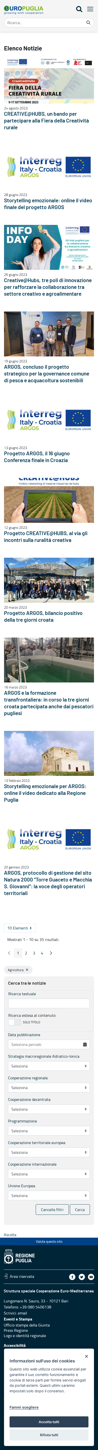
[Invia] (88, 23)
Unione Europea (21, 1185)
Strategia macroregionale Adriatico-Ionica (43, 1056)
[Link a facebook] (72, 1277)
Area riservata (22, 1276)
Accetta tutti (49, 1422)
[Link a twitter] (82, 1277)
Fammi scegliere (24, 1407)
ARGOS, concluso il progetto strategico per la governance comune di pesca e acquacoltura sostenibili (46, 373)
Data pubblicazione (24, 1034)
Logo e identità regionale (25, 1335)
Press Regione (16, 1330)
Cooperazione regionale (28, 1078)
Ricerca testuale (22, 993)
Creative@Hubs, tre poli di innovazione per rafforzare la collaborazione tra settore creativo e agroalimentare (48, 287)
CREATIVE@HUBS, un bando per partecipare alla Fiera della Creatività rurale (46, 120)
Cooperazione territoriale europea (36, 1142)
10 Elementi (21, 929)
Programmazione (22, 1121)
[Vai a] (23, 10)
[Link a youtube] (91, 1277)
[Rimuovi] (27, 969)
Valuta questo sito (49, 1241)
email (22, 1313)
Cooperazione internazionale (32, 1164)
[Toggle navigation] (88, 9)
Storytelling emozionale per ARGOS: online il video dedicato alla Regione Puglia (45, 793)
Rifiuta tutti (49, 1435)
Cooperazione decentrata (29, 1099)
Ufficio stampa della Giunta (27, 1325)
